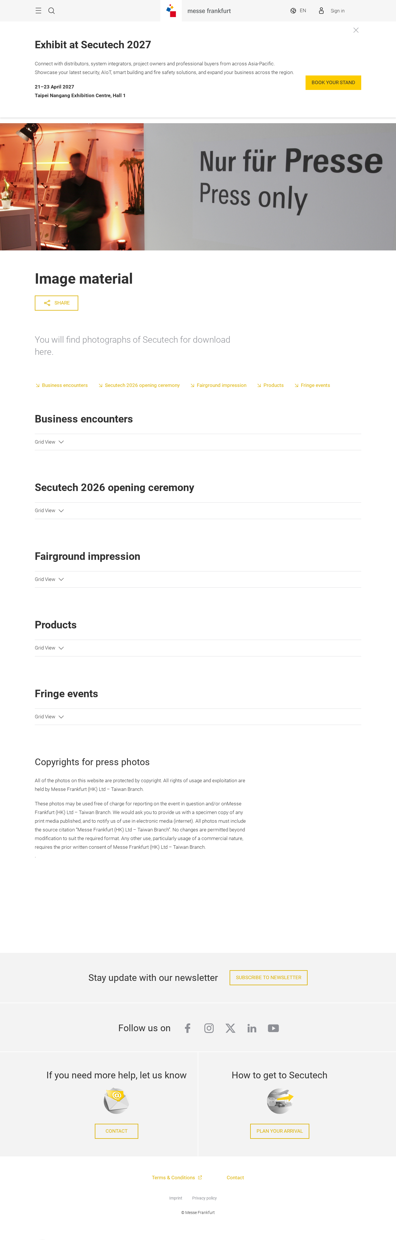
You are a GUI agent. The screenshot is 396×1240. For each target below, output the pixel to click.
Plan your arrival (280, 1131)
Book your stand (333, 82)
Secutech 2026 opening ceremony (142, 385)
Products (274, 385)
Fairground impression (221, 385)
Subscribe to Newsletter (268, 977)
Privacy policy (204, 1198)
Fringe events (315, 385)
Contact (117, 1131)
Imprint (175, 1198)
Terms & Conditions (174, 1177)
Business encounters (65, 385)
